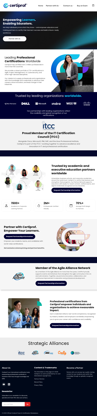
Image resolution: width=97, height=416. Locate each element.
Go (28, 404)
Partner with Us (52, 6)
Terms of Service (39, 379)
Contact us (67, 6)
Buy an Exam (82, 6)
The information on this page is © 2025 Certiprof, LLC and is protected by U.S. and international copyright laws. (47, 374)
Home (40, 6)
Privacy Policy (38, 385)
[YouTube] (4, 384)
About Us (6, 368)
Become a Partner (75, 368)
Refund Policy (38, 382)
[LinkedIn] (9, 384)
